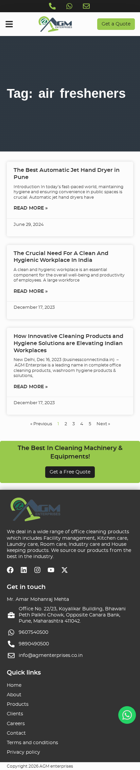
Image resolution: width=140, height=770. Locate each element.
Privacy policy (23, 752)
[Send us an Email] (87, 6)
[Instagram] (37, 570)
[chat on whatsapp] (127, 715)
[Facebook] (10, 570)
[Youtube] (51, 570)
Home (14, 685)
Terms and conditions (32, 742)
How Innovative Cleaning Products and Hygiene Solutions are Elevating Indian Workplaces (68, 343)
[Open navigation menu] (9, 24)
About (14, 695)
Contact (16, 733)
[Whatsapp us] (70, 6)
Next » (103, 424)
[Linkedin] (23, 570)
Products (18, 704)
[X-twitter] (64, 570)
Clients (15, 714)
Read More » (31, 208)
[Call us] (53, 6)
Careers (16, 723)
